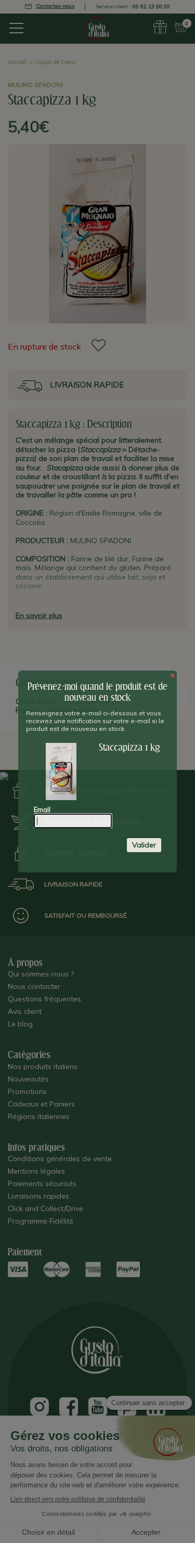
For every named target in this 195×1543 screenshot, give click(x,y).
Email (42, 809)
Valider (144, 845)
